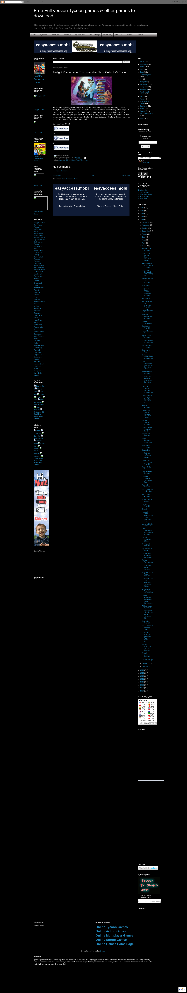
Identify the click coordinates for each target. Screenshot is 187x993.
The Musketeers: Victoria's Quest (147, 627)
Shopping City (39, 110)
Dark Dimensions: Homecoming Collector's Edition (147, 365)
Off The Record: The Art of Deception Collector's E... (147, 399)
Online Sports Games (111, 939)
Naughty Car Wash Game (39, 79)
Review (142, 99)
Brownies (145, 509)
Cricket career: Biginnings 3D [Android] (147, 555)
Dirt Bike (37, 341)
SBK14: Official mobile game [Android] (147, 265)
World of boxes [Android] (147, 346)
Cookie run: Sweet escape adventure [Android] (146, 292)
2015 (142, 220)
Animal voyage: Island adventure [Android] (147, 304)
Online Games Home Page (115, 944)
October (145, 228)
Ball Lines (37, 362)
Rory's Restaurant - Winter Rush (147, 440)
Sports (142, 109)
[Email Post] (84, 157)
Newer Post (57, 175)
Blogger (102, 951)
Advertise (140, 35)
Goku (35, 400)
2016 (142, 217)
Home (33, 35)
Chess (38, 431)
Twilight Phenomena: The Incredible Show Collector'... (147, 564)
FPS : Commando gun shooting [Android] (147, 531)
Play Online (144, 89)
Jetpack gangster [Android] (146, 655)
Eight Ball (37, 436)
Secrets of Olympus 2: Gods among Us (147, 273)
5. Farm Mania (143, 198)
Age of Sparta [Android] (146, 336)
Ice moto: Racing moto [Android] (147, 316)
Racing (142, 96)
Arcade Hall (38, 274)
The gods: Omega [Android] (146, 422)
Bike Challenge (39, 404)
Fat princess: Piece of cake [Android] (147, 462)
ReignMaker (146, 285)
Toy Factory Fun (39, 240)
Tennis (36, 285)
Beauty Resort (39, 233)
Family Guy (38, 348)
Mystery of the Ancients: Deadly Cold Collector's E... (147, 380)
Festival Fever (38, 272)
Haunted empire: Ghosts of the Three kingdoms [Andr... (147, 516)
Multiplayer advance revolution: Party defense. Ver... (146, 637)
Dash (142, 72)
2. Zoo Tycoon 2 (143, 192)
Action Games (55, 35)
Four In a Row (38, 458)
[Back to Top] (182, 989)
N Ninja (36, 295)
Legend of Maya (147, 660)
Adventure (62, 160)
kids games (144, 82)
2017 (142, 214)
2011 (142, 679)
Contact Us (129, 35)
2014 (142, 670)
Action (142, 62)
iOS (141, 79)
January (145, 666)
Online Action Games (111, 931)
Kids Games (144, 84)
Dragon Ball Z (39, 355)
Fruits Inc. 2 (146, 298)
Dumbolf (37, 292)
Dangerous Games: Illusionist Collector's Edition (146, 414)
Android (142, 67)
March (144, 246)
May (143, 240)
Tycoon (142, 118)
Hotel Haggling (39, 268)
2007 (142, 691)
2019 (142, 208)
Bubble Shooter (39, 302)
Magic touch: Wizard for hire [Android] (147, 591)
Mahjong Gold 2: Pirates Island (147, 341)
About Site (118, 35)
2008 (142, 688)
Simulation (143, 106)
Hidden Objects (70, 160)
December (146, 222)
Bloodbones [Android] (146, 327)
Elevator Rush (39, 250)
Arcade (142, 69)
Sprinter (36, 278)
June (144, 237)
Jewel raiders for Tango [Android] (147, 574)
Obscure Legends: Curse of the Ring (147, 479)
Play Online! (43, 35)
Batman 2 (39, 397)
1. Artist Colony (143, 190)
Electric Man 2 (39, 132)
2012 (142, 676)
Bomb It (37, 338)
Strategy (143, 111)
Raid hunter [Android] (146, 446)
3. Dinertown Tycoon (145, 194)
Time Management (146, 114)
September (146, 231)
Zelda (42, 394)
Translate (146, 162)
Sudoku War (38, 185)
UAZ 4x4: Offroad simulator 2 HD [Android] (147, 389)
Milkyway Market (39, 270)
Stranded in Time (146, 351)
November (146, 225)
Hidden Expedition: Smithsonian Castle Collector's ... (147, 599)
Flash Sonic (38, 320)
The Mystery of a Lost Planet (147, 491)
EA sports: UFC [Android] (147, 249)
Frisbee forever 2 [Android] (147, 607)
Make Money (107, 35)
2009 (142, 685)
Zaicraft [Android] (146, 505)
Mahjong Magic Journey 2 (147, 525)
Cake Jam (37, 263)
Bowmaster (38, 334)
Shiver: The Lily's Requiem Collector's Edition (146, 453)
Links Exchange (94, 35)
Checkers (37, 456)
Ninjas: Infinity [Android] (147, 472)
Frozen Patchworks (147, 322)
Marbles (36, 449)
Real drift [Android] (146, 486)
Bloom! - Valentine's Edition (146, 539)
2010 (142, 682)
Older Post (126, 175)
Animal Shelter (39, 265)
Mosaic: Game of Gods (147, 500)
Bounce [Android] (146, 406)
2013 (142, 673)
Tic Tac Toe (37, 433)
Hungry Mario (39, 331)
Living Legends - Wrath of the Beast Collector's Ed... (147, 614)
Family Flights (38, 236)
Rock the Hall (38, 257)
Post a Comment (61, 171)
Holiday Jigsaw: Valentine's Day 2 (147, 429)
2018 (142, 211)
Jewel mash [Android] (146, 545)
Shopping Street (39, 223)
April (144, 243)
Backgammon (38, 438)
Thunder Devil (39, 364)
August (144, 234)
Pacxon (36, 304)
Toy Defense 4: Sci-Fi (147, 549)
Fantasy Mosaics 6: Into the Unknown (146, 647)
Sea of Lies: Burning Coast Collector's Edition (146, 257)
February (145, 663)
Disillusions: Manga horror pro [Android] (147, 357)
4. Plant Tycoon (143, 196)
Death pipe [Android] (146, 622)
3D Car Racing (39, 345)
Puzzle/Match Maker (82, 160)
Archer (36, 343)
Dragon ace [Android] (146, 435)
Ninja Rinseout (39, 336)
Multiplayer (67, 35)
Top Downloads (80, 35)
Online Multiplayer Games (114, 935)
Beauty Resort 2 (39, 238)
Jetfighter (37, 371)
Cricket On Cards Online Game (38, 159)
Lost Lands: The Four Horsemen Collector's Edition (147, 582)
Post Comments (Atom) (70, 179)
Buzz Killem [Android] (146, 495)
